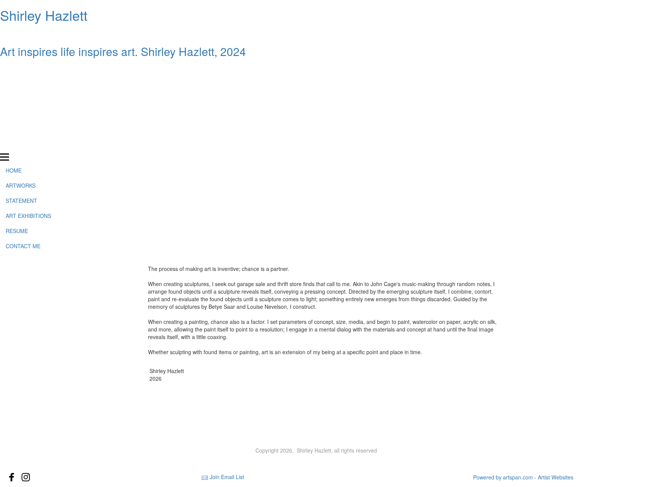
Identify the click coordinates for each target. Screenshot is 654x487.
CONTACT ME (23, 144)
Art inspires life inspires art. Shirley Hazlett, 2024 (123, 51)
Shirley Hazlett (43, 15)
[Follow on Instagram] (26, 477)
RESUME (17, 129)
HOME (14, 69)
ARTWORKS (21, 84)
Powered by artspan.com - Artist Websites (523, 477)
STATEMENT (21, 99)
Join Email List (227, 477)
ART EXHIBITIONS (28, 114)
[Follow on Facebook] (12, 477)
